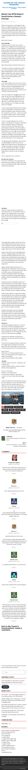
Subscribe (5, 687)
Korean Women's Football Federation (10, 730)
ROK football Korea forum (7, 747)
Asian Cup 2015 (8, 407)
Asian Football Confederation (8, 749)
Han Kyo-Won (18, 407)
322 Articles (19, 427)
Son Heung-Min (15, 412)
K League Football (5, 744)
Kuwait (12, 409)
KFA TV (3, 750)
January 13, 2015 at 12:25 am (14, 561)
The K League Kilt (5, 735)
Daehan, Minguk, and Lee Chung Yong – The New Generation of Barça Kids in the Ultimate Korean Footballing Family (13, 700)
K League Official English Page (8, 739)
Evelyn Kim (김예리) (14, 462)
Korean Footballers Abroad (8, 745)
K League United (5, 737)
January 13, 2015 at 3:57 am (14, 601)
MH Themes (22, 768)
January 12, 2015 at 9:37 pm (14, 533)
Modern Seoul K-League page (8, 740)
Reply (14, 473)
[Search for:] (14, 672)
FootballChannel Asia (6, 752)
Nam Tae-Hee (6, 412)
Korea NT (5, 409)
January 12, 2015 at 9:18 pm (14, 464)
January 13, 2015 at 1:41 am (14, 581)
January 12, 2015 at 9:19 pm (14, 508)
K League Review (5, 742)
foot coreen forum (6, 733)
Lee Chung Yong (20, 409)
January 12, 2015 (6, 21)
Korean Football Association (8, 732)
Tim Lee (13, 21)
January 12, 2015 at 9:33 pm (14, 487)
